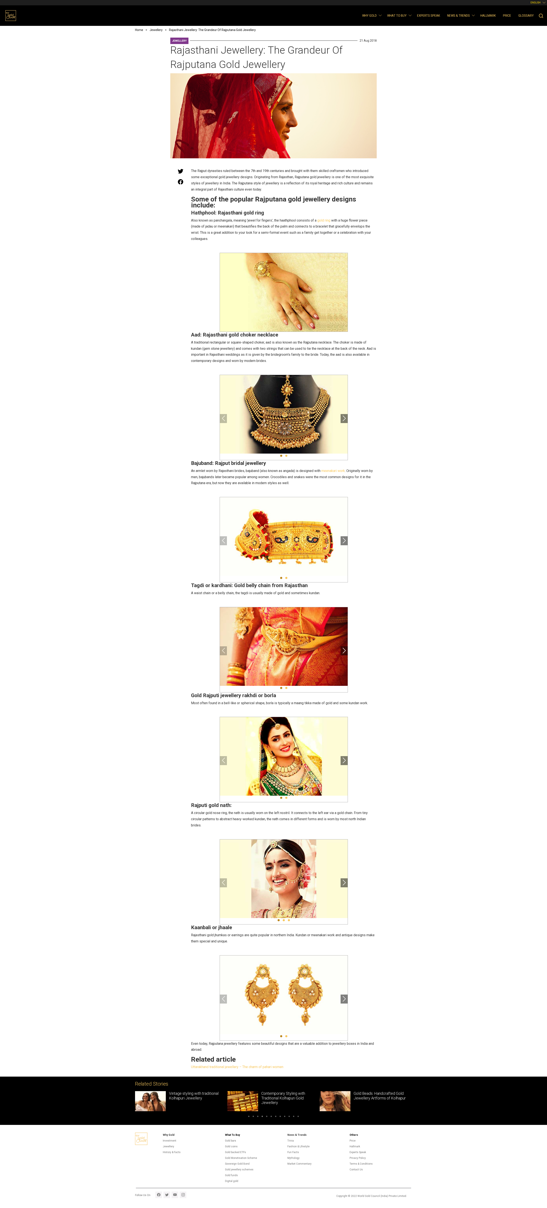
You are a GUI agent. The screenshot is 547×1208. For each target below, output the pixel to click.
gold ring (323, 220)
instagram (183, 1195)
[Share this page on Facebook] (180, 182)
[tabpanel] (181, 1101)
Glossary (526, 15)
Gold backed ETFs (235, 1152)
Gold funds (231, 1175)
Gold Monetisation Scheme (241, 1158)
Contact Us (356, 1169)
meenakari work (333, 471)
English (536, 2)
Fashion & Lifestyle (298, 1146)
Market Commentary (299, 1163)
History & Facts (172, 1152)
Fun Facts (293, 1152)
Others (354, 1134)
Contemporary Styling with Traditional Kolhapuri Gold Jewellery (191, 1098)
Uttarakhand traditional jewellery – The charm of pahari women (237, 1067)
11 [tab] (293, 1117)
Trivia (290, 1140)
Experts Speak (428, 15)
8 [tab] (280, 1117)
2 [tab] (253, 1117)
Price (507, 15)
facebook (158, 1195)
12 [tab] (298, 1117)
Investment (169, 1140)
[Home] (10, 15)
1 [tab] (249, 1117)
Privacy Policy (358, 1158)
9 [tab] (284, 1117)
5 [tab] (267, 1117)
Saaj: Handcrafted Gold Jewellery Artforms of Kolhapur (380, 1095)
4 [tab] (262, 1117)
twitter (166, 1195)
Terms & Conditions (361, 1163)
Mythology (293, 1158)
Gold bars (230, 1140)
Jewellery (179, 40)
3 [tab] (258, 1117)
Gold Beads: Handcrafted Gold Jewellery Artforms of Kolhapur (287, 1095)
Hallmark (488, 15)
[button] (380, 15)
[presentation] (223, 418)
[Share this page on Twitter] (180, 171)
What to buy (397, 15)
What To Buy (232, 1134)
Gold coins (231, 1146)
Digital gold (231, 1181)
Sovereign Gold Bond (237, 1163)
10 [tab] (289, 1117)
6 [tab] (271, 1117)
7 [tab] (276, 1117)
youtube (175, 1195)
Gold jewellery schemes (239, 1169)
